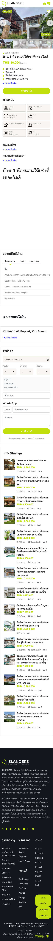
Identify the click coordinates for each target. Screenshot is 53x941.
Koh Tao (22, 888)
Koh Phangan (24, 879)
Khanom (22, 902)
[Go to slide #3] (32, 44)
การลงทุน (6, 894)
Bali (20, 906)
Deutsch (38, 867)
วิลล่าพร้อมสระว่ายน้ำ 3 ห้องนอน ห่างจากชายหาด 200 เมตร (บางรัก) (33, 716)
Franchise (6, 904)
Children (23, 366)
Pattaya (21, 897)
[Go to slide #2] (19, 44)
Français (39, 858)
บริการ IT (6, 873)
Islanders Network (43, 912)
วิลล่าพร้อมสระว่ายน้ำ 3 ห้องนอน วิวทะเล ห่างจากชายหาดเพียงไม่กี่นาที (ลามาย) (33, 679)
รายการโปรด (24, 861)
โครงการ (22, 856)
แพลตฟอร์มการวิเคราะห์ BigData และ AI (8, 852)
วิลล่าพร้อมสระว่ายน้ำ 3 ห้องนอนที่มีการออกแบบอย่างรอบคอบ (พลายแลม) (33, 571)
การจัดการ (6, 877)
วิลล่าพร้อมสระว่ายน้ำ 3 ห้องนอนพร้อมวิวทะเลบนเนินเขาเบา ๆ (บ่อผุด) (33, 480)
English (38, 848)
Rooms (40, 366)
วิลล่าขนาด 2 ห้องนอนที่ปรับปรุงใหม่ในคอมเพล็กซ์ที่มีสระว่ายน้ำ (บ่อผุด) (32, 551)
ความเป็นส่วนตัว (25, 931)
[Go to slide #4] (45, 44)
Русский (39, 853)
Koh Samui (23, 883)
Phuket (21, 893)
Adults (5, 366)
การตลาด (6, 868)
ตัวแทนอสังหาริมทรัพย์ (8, 862)
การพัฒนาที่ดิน (8, 899)
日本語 (38, 876)
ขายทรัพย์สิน (43, 900)
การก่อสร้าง (7, 882)
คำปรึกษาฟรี (26, 91)
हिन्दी (37, 885)
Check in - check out (13, 359)
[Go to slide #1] (6, 44)
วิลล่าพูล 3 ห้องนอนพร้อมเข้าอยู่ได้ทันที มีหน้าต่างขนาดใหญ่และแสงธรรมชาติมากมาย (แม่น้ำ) (32, 659)
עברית (38, 862)
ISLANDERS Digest (23, 850)
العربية (38, 880)
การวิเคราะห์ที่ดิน (7, 888)
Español (38, 871)
